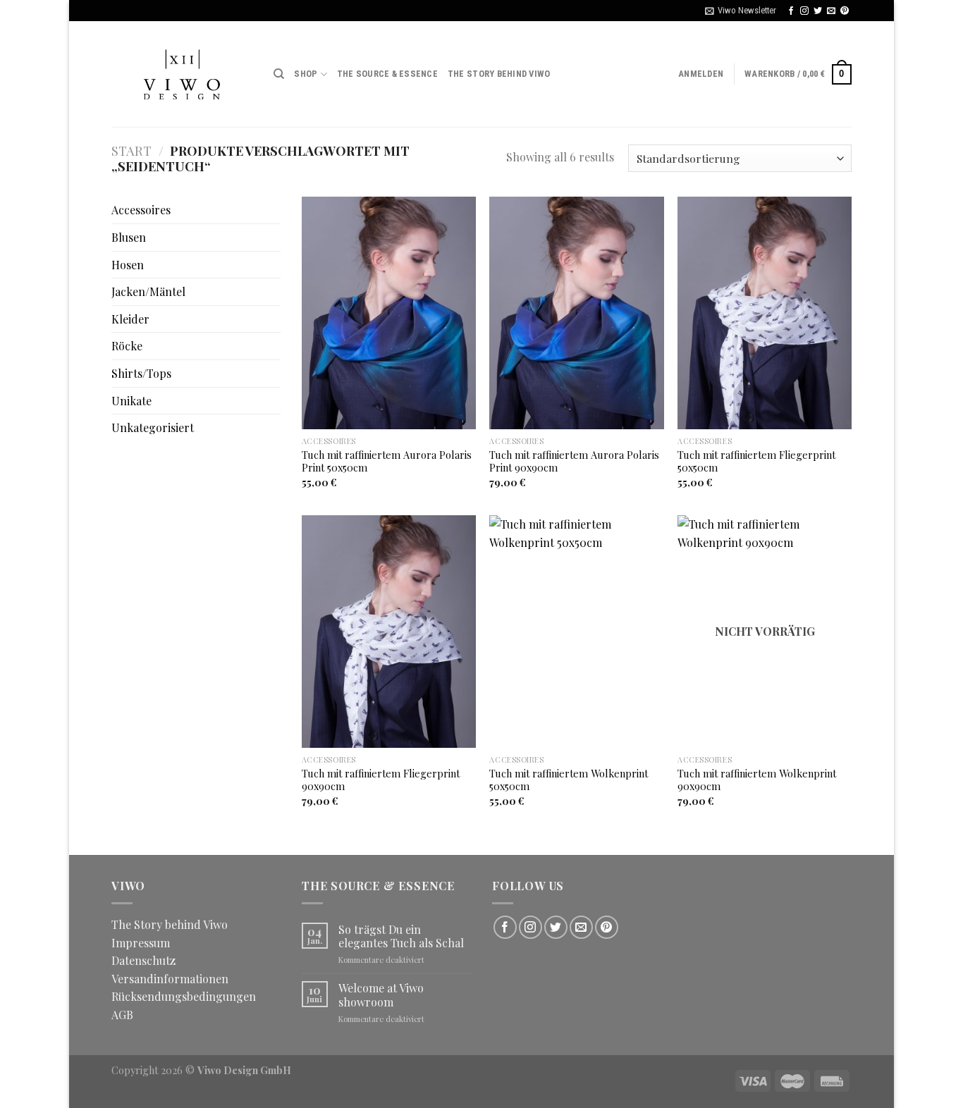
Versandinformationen (169, 978)
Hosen (127, 264)
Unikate (131, 400)
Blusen (128, 237)
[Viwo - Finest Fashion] (181, 74)
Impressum (140, 942)
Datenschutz (143, 960)
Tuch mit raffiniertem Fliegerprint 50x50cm (756, 461)
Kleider (130, 319)
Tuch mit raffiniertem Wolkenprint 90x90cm (756, 780)
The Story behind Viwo (499, 73)
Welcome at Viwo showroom (381, 994)
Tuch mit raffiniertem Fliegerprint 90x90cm (381, 780)
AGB (122, 1014)
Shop (305, 73)
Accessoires (141, 209)
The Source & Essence (387, 73)
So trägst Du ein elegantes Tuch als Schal (401, 936)
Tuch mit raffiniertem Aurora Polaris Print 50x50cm (387, 461)
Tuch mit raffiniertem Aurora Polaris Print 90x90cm (574, 461)
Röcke (126, 345)
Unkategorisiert (152, 427)
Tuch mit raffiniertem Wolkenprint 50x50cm (568, 780)
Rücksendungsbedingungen (183, 996)
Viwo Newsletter (747, 10)
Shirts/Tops (141, 373)
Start (131, 150)
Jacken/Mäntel (148, 291)
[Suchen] (279, 74)
